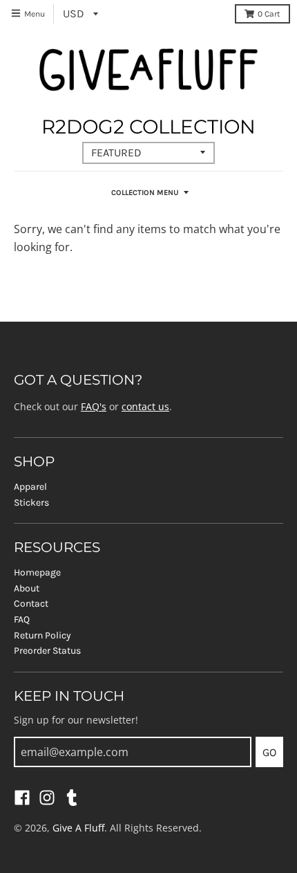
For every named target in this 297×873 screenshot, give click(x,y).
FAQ (22, 619)
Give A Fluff (78, 827)
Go (269, 752)
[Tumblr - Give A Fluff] (72, 797)
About (26, 588)
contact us (145, 406)
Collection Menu (145, 192)
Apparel (30, 487)
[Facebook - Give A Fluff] (22, 797)
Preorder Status (47, 650)
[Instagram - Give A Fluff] (47, 797)
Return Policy (42, 635)
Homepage (37, 572)
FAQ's (93, 406)
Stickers (31, 502)
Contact (31, 603)
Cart (269, 14)
